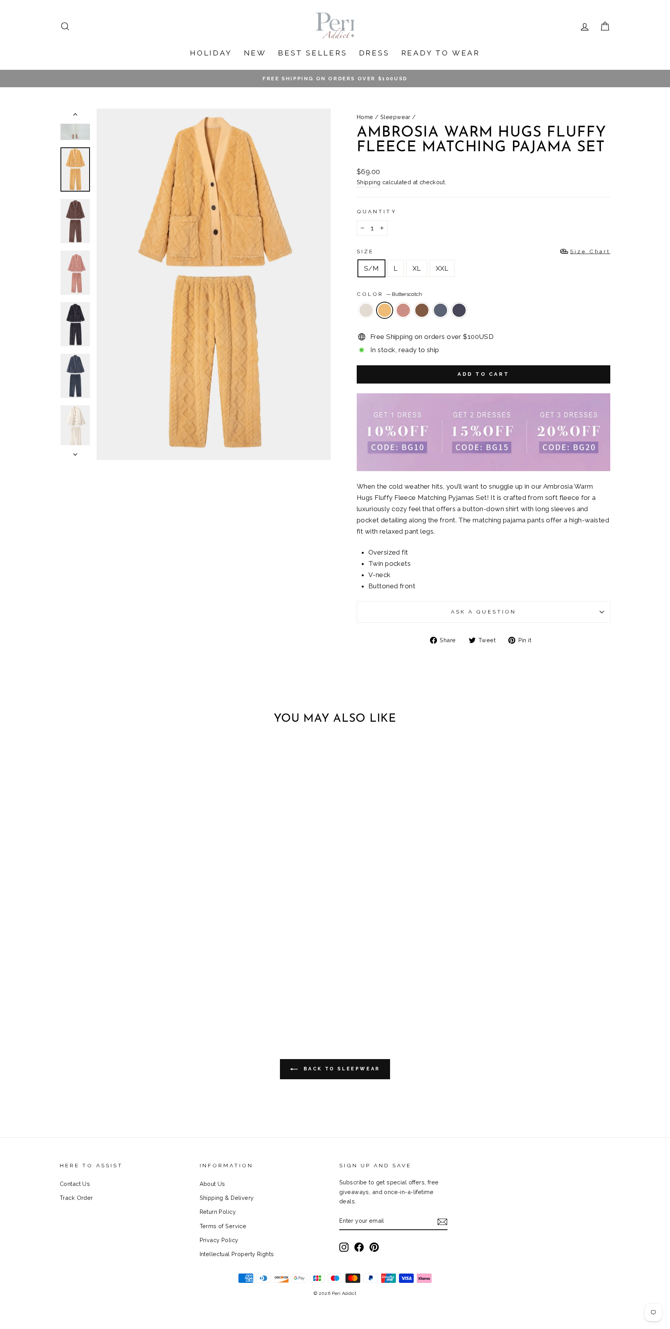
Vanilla (366, 310)
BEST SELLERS (312, 52)
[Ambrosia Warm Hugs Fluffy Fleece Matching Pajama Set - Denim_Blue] (141, 984)
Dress (374, 52)
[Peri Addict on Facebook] (359, 1246)
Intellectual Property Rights (237, 1254)
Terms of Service (223, 1226)
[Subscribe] (442, 1221)
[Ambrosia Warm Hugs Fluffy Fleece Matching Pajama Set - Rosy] (120, 984)
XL (417, 268)
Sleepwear (395, 117)
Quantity (377, 211)
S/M (371, 268)
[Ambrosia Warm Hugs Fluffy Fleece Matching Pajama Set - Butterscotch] (109, 984)
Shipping (368, 182)
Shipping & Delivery (227, 1197)
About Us (212, 1183)
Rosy (403, 310)
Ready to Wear (440, 52)
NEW (255, 52)
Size (483, 251)
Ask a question (483, 611)
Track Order (76, 1197)
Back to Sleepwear (340, 1068)
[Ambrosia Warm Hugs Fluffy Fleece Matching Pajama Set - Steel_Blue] (151, 984)
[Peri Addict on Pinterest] (374, 1246)
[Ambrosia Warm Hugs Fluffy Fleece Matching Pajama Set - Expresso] (130, 984)
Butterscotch (384, 310)
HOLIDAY (211, 52)
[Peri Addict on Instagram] (344, 1246)
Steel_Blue (459, 310)
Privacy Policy (219, 1240)
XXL (442, 268)
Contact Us (75, 1183)
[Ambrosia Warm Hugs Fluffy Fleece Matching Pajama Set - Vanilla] (99, 984)
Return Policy (218, 1211)
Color (389, 294)
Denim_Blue (440, 310)
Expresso (422, 310)
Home (365, 117)
